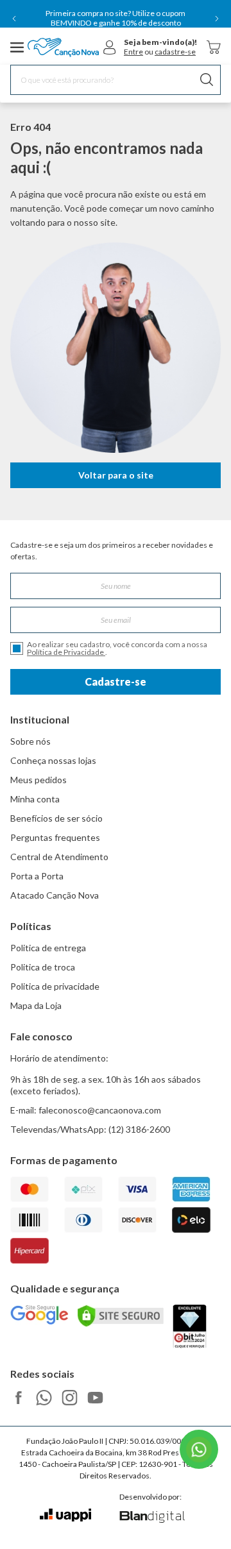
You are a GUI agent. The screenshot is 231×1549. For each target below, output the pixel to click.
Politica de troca (42, 966)
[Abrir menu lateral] (17, 47)
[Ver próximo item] (217, 19)
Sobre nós (30, 741)
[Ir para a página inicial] (63, 47)
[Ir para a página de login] (109, 47)
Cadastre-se (115, 681)
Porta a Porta (37, 875)
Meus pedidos (38, 779)
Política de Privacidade (66, 652)
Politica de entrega (48, 947)
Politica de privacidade (54, 986)
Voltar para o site (115, 475)
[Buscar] (207, 80)
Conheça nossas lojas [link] (53, 760)
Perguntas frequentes (55, 837)
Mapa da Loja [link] (36, 1005)
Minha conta (35, 798)
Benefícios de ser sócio (56, 818)
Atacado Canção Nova (54, 895)
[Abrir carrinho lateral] (214, 47)
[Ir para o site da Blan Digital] (152, 1518)
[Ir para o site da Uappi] (65, 1515)
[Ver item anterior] (14, 19)
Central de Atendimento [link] (59, 856)
